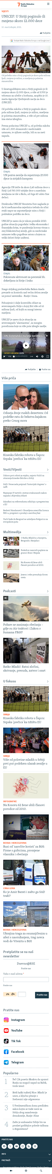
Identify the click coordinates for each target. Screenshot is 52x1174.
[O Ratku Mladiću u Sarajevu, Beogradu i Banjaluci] (11, 541)
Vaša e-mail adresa (13, 974)
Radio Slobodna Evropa (19, 339)
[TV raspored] (34, 1146)
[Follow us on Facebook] (4, 1146)
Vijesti (5, 11)
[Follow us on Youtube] (16, 1146)
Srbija (6, 715)
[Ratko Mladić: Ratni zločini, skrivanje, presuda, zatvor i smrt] (26, 650)
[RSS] (28, 1146)
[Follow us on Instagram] (22, 1146)
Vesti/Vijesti (12, 470)
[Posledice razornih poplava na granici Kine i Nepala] (11, 553)
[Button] (45, 33)
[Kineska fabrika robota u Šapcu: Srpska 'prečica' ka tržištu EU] (26, 439)
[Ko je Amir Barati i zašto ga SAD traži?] (26, 872)
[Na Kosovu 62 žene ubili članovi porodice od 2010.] (11, 565)
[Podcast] (26, 1170)
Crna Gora (9, 888)
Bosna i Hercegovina (14, 843)
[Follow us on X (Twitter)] (10, 1146)
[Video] (11, 1170)
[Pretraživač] (41, 1170)
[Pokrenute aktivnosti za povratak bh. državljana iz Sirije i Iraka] (26, 258)
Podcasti (9, 591)
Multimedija (12, 532)
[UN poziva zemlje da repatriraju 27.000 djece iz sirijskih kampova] (26, 156)
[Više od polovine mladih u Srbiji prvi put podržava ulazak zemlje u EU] (26, 740)
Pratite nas (42, 995)
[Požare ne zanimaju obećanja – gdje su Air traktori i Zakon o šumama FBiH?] (26, 608)
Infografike (10, 801)
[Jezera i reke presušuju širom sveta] (11, 577)
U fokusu (9, 681)
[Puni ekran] (47, 356)
